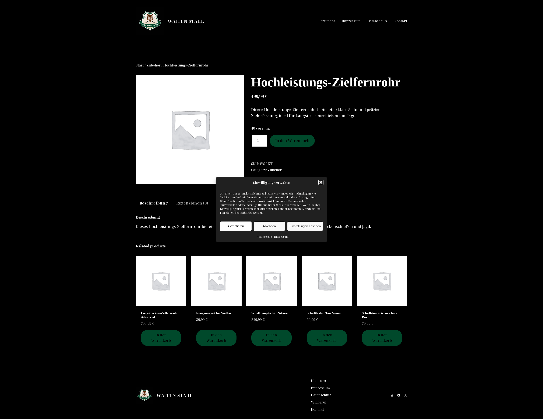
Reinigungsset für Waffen (213, 313)
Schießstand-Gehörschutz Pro (379, 315)
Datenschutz (264, 236)
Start (140, 65)
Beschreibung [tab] (154, 203)
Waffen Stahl (186, 21)
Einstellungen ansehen (305, 226)
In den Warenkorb (292, 140)
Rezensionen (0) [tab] (192, 203)
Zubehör (154, 65)
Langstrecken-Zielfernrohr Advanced (159, 315)
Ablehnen (269, 226)
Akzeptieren (235, 226)
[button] (321, 182)
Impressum (281, 236)
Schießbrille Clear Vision (324, 313)
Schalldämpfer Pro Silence (269, 313)
